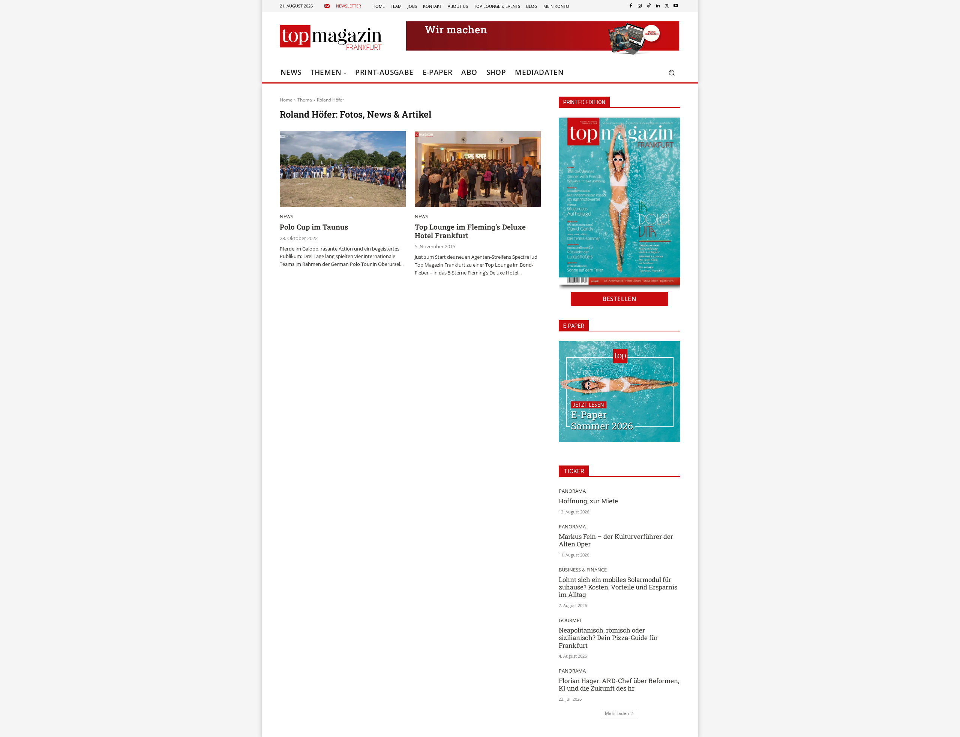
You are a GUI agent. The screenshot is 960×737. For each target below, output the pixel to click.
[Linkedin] (657, 5)
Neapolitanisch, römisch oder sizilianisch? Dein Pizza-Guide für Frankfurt (608, 638)
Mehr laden (617, 713)
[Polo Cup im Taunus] (343, 169)
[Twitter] (666, 5)
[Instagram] (639, 5)
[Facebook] (630, 5)
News (286, 216)
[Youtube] (675, 5)
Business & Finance (583, 569)
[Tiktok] (648, 5)
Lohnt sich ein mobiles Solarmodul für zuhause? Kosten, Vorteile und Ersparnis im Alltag (618, 587)
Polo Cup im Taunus (314, 226)
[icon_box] (342, 6)
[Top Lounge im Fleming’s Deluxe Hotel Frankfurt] (478, 169)
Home (286, 100)
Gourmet (570, 620)
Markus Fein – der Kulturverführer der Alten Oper (616, 540)
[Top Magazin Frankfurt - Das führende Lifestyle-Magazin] (331, 37)
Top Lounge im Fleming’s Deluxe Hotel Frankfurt (470, 231)
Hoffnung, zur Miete (588, 501)
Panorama (572, 491)
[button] (671, 73)
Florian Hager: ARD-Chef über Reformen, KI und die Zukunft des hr (619, 684)
